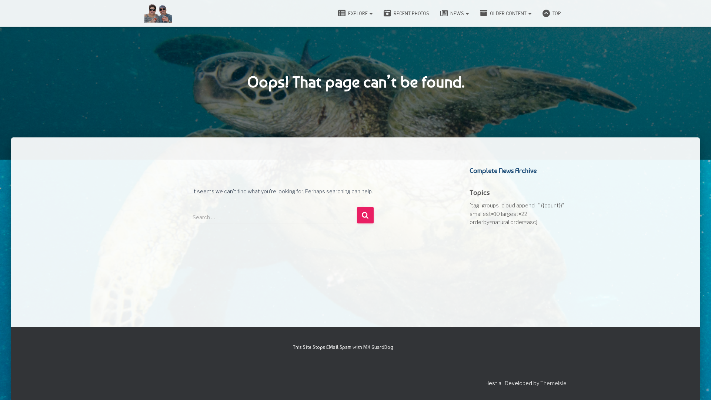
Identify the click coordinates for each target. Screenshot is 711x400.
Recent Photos (411, 13)
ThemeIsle (553, 383)
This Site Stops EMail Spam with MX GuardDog (343, 347)
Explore (358, 13)
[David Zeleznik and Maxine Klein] (158, 13)
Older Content (508, 13)
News (457, 13)
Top (556, 13)
